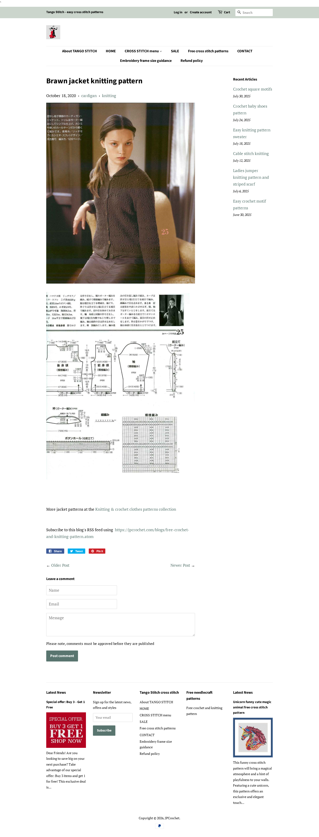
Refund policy (192, 60)
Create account (201, 12)
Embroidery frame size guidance (146, 60)
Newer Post (180, 565)
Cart (227, 12)
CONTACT (244, 51)
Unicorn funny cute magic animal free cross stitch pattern (252, 707)
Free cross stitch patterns (208, 51)
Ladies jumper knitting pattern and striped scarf (251, 177)
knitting (109, 95)
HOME (111, 51)
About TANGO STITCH (79, 51)
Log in (178, 12)
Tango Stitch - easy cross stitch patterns (74, 12)
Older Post (60, 565)
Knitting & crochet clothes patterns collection (135, 509)
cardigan (89, 95)
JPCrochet (172, 818)
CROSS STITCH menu (142, 51)
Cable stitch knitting (251, 153)
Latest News (56, 692)
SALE (175, 51)
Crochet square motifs (252, 89)
